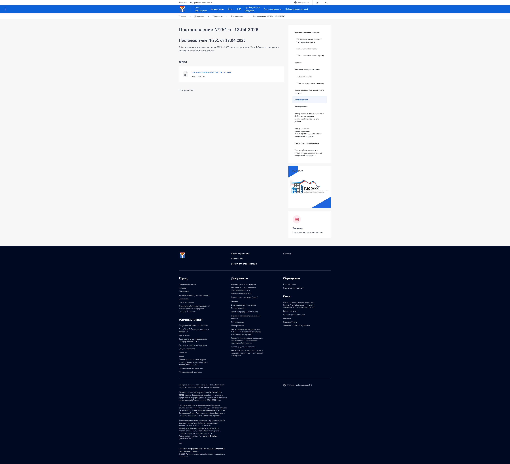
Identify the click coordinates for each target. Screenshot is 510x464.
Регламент (287, 318)
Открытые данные (186, 302)
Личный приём (289, 284)
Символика (184, 291)
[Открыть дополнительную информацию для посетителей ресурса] (6, 9)
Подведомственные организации (193, 345)
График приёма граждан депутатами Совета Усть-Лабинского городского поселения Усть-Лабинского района (298, 304)
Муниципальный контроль (190, 372)
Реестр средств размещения (307, 143)
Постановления (301, 99)
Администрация (217, 9)
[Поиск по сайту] (326, 2)
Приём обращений (240, 253)
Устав (181, 356)
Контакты (183, 2)
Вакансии (297, 228)
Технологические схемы (307, 49)
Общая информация (187, 284)
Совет (230, 9)
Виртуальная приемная (200, 2)
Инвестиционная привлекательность (194, 295)
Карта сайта (237, 258)
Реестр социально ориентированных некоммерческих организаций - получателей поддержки (308, 132)
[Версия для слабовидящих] (317, 2)
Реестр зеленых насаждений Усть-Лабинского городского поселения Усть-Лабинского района (309, 117)
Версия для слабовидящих (244, 263)
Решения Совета (290, 322)
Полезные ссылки (304, 76)
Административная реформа (307, 32)
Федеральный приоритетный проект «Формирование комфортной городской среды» (194, 308)
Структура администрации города (193, 325)
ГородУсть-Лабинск (201, 9)
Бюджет (298, 62)
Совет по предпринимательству (310, 83)
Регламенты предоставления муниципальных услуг (309, 40)
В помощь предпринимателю (307, 69)
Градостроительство (272, 9)
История (182, 288)
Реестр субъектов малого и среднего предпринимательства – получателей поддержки (309, 152)
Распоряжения (301, 106)
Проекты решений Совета (294, 314)
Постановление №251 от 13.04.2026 (268, 16)
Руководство (184, 335)
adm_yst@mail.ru (210, 436)
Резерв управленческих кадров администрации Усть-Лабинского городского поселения (193, 362)
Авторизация (303, 2)
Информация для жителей (296, 9)
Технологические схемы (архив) (310, 55)
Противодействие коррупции (252, 9)
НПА (239, 9)
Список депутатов (290, 311)
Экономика (184, 299)
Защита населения (187, 349)
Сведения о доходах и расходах (296, 325)
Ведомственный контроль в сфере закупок (309, 91)
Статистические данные (293, 288)
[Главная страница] (185, 9)
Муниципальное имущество (191, 368)
